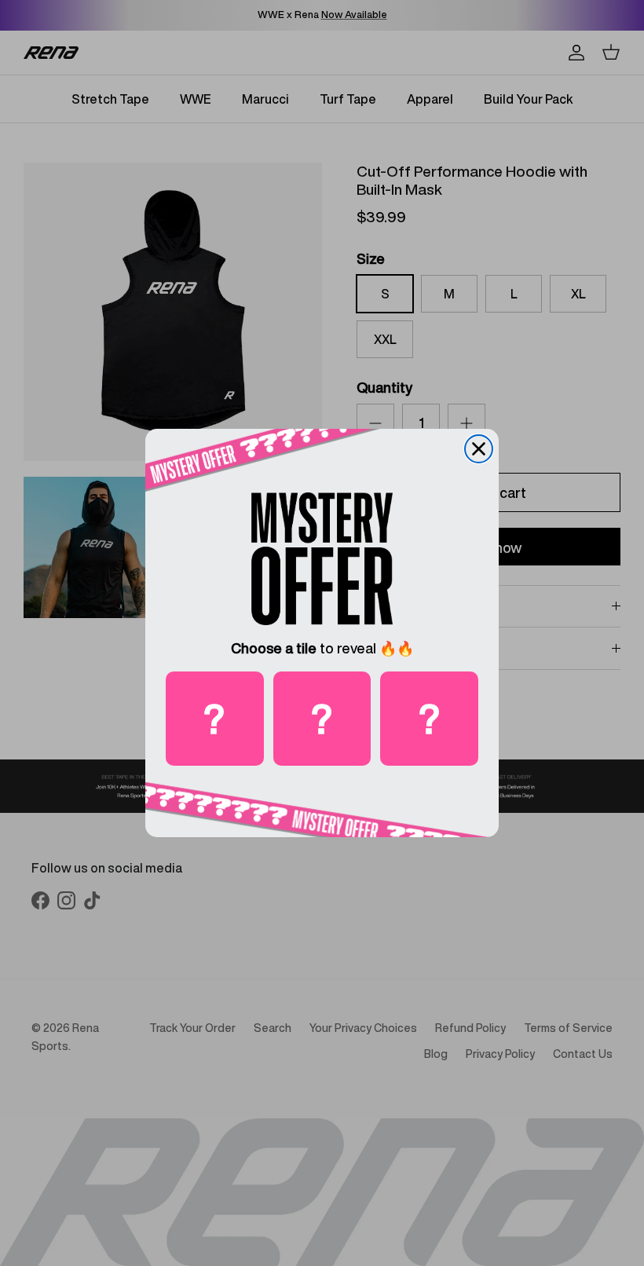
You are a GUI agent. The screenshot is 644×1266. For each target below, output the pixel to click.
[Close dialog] (478, 449)
